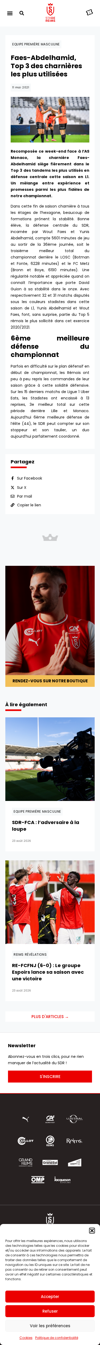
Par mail (24, 496)
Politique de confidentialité (56, 1337)
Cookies (26, 1337)
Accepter (50, 1296)
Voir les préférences (50, 1326)
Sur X (21, 487)
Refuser (50, 1311)
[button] (92, 1230)
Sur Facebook (29, 478)
